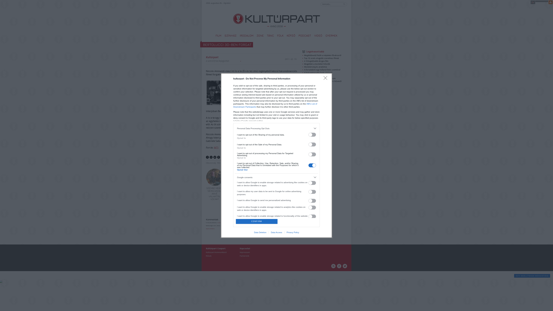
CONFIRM (256, 221)
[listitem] (276, 128)
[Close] (326, 79)
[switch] (312, 135)
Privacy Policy (293, 232)
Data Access (276, 232)
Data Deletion (260, 232)
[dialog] (276, 155)
